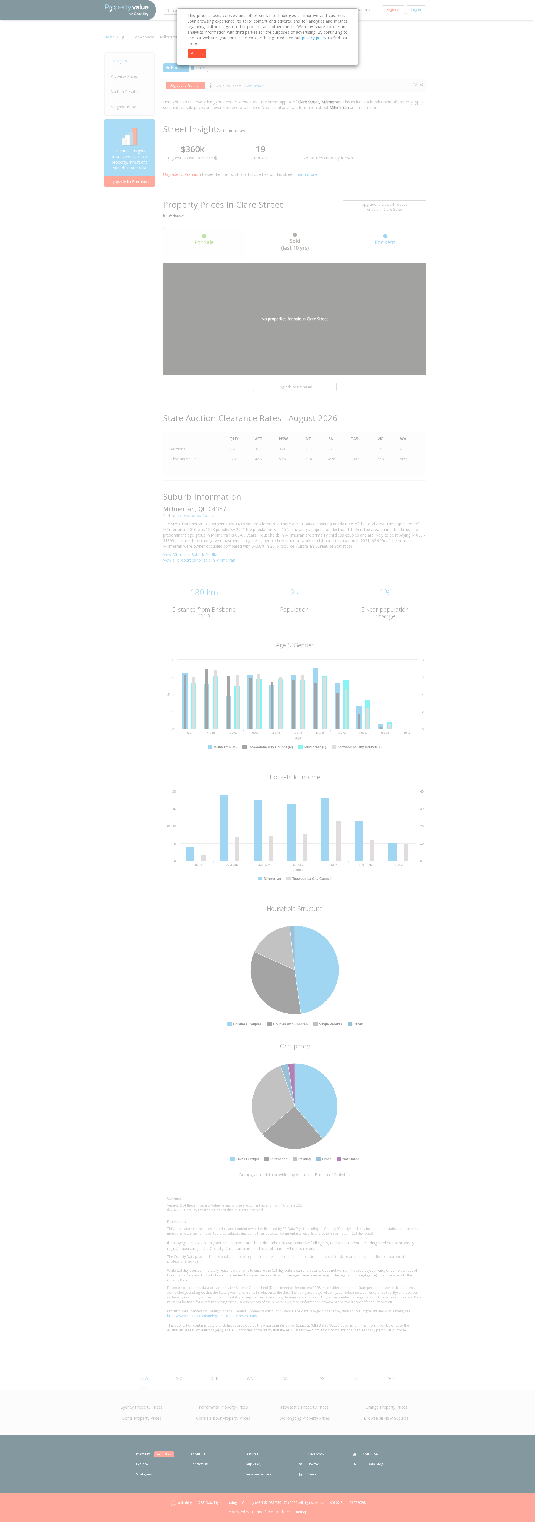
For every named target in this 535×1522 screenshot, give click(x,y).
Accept (197, 53)
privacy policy (314, 37)
